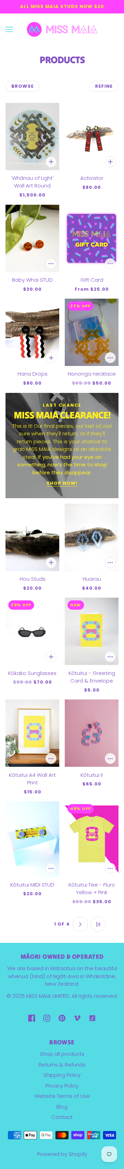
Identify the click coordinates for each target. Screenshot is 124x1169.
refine (104, 86)
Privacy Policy (62, 1085)
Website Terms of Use (62, 1096)
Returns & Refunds (62, 1064)
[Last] (98, 924)
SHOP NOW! (62, 483)
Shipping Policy (62, 1075)
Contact (62, 1117)
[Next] (80, 924)
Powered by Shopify (62, 1154)
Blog (62, 1106)
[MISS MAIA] (62, 28)
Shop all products (62, 1053)
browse (22, 86)
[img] (31, 1018)
